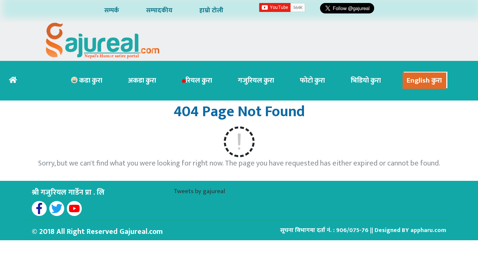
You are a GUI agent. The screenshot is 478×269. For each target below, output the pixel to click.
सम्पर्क (111, 10)
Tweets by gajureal (199, 191)
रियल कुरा (199, 80)
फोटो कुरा (312, 80)
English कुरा (424, 80)
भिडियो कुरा (366, 80)
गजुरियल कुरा (256, 80)
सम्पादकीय (159, 10)
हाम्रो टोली (211, 10)
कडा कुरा (90, 80)
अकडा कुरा (142, 80)
